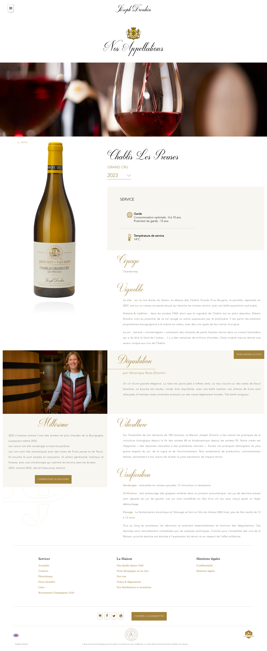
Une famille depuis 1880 (130, 565)
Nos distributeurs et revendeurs (134, 587)
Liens (41, 587)
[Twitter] (113, 616)
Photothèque (45, 576)
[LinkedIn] (120, 616)
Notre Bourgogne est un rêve (133, 570)
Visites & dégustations (129, 581)
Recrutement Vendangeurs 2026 (56, 592)
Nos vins (121, 576)
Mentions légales (205, 570)
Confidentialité (204, 565)
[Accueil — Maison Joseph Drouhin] (133, 9)
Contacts (43, 570)
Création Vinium (21, 644)
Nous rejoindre (46, 581)
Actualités (43, 565)
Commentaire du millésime (53, 479)
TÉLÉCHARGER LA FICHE (249, 354)
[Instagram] (100, 616)
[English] (16, 634)
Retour (25, 142)
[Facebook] (107, 616)
